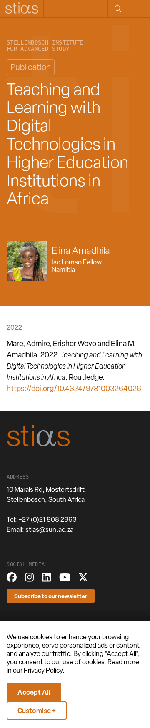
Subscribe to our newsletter (50, 596)
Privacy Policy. (44, 670)
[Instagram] (29, 577)
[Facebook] (12, 577)
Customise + (37, 710)
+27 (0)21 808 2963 (47, 519)
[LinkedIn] (46, 577)
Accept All (34, 692)
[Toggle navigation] (139, 8)
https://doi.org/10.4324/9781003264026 (74, 388)
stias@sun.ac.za (49, 529)
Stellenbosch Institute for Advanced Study (45, 46)
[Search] (118, 8)
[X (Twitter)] (83, 577)
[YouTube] (64, 577)
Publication (30, 67)
